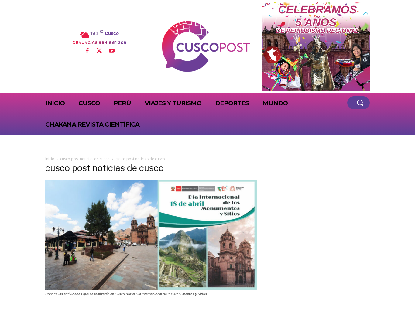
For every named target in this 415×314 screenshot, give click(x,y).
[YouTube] (111, 51)
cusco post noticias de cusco (85, 158)
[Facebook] (86, 51)
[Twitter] (99, 51)
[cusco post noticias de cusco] (151, 288)
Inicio (49, 158)
